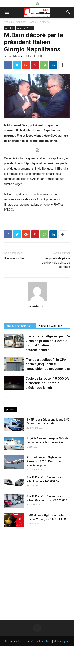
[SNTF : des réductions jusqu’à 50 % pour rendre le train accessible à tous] (14, 424)
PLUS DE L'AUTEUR (50, 326)
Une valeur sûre (14, 258)
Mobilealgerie (61, 641)
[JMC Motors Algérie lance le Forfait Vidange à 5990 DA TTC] (14, 520)
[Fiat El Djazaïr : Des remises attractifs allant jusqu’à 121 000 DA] (14, 501)
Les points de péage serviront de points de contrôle (56, 263)
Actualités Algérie (40, 21)
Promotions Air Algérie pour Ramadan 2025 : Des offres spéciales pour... (45, 461)
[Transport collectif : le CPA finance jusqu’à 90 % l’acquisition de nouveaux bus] (14, 364)
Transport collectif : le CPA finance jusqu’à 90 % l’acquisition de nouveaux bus (48, 364)
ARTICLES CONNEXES (19, 326)
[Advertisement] (37, 570)
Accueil (8, 21)
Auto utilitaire (43, 641)
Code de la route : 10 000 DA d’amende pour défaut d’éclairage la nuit (47, 383)
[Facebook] (37, 628)
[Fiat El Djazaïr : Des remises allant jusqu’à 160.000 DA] (14, 482)
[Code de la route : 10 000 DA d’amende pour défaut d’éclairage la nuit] (14, 383)
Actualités (21, 21)
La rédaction (15, 55)
